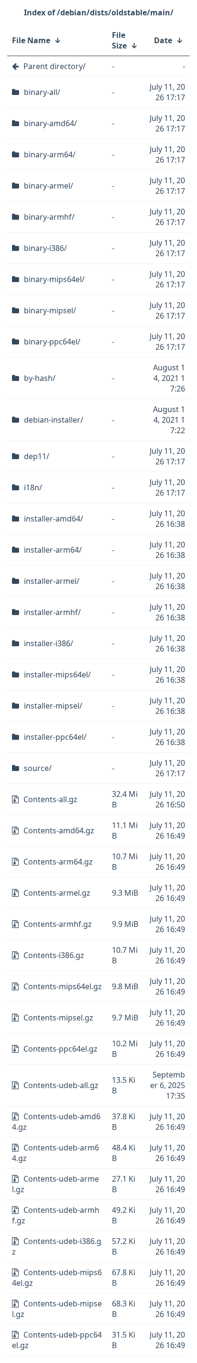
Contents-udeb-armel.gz (55, 1184)
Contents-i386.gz (53, 955)
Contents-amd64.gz (58, 830)
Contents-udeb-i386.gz (56, 1246)
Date (163, 40)
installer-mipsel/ (53, 705)
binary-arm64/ (50, 154)
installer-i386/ (48, 643)
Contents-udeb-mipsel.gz (57, 1308)
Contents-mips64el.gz (62, 986)
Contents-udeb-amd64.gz (56, 1121)
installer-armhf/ (52, 612)
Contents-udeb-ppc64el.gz (57, 1340)
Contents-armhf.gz (57, 924)
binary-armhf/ (49, 217)
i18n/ (33, 487)
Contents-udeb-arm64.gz (55, 1152)
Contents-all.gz (50, 799)
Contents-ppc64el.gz (60, 1048)
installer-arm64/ (53, 550)
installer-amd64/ (53, 518)
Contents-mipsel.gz (58, 1017)
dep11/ (36, 456)
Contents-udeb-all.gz (60, 1085)
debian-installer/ (53, 420)
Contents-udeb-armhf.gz (55, 1215)
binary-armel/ (48, 185)
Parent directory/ (54, 66)
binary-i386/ (45, 248)
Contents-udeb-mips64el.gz (57, 1277)
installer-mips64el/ (57, 674)
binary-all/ (42, 92)
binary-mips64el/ (54, 279)
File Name (31, 40)
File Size (119, 40)
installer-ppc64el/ (55, 737)
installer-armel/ (51, 581)
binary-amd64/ (50, 123)
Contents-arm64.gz (58, 861)
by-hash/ (39, 378)
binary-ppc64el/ (52, 341)
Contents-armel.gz (56, 893)
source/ (38, 768)
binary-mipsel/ (50, 310)
